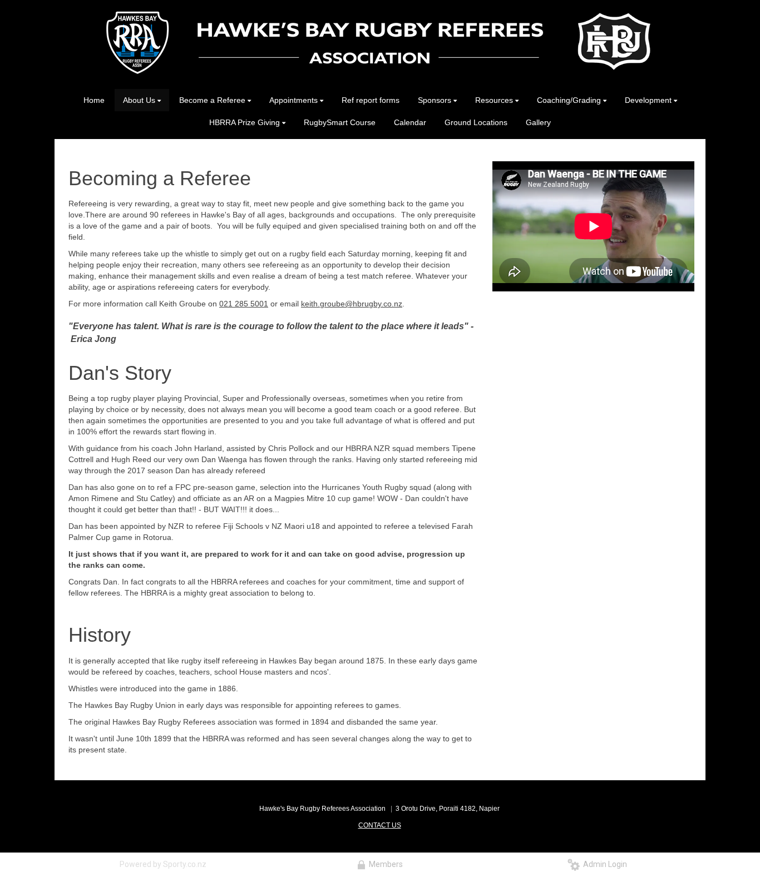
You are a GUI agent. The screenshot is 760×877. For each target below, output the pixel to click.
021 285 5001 (243, 303)
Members (384, 864)
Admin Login (603, 864)
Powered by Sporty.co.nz (163, 864)
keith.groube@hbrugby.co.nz (351, 303)
